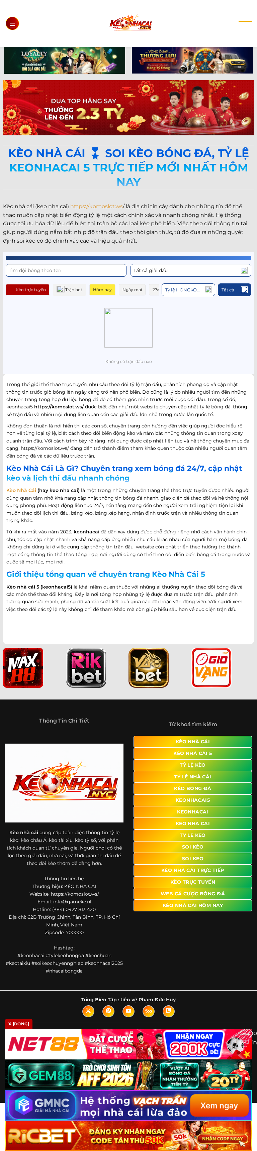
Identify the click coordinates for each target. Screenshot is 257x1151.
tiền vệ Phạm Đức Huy (148, 1000)
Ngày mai (132, 289)
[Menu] (12, 23)
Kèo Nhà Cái (21, 490)
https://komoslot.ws (96, 206)
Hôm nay (102, 289)
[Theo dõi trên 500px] (149, 1011)
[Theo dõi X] (88, 1011)
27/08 (158, 289)
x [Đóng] (18, 1023)
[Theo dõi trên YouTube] (128, 1011)
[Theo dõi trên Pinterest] (108, 1011)
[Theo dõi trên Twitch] (169, 1011)
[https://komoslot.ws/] (130, 23)
